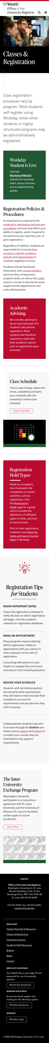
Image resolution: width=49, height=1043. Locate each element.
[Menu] (45, 8)
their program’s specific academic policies (20, 254)
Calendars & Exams (16, 940)
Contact (10, 961)
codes (40, 278)
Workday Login (16, 1019)
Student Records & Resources (21, 929)
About (9, 956)
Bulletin (10, 951)
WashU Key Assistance (20, 985)
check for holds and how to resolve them (24, 536)
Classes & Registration (17, 934)
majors (24, 731)
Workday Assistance (19, 1005)
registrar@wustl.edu (24, 908)
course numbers (32, 271)
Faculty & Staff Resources (19, 945)
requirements (25, 257)
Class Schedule (21, 411)
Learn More (13, 827)
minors (38, 731)
